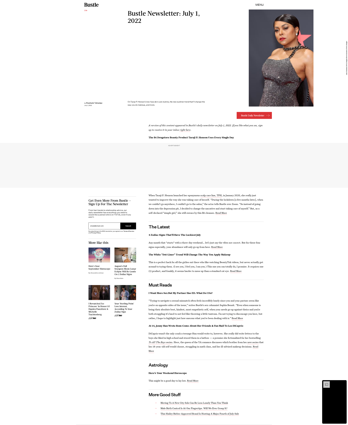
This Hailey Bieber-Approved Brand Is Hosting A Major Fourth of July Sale (200, 413)
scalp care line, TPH (211, 195)
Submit (128, 226)
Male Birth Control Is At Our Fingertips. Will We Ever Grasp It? (194, 408)
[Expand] (325, 382)
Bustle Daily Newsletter (252, 115)
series (160, 342)
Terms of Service (128, 231)
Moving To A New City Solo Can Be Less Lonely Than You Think (194, 402)
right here (185, 129)
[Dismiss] (343, 382)
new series (253, 342)
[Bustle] (91, 5)
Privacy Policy (96, 233)
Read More (221, 212)
